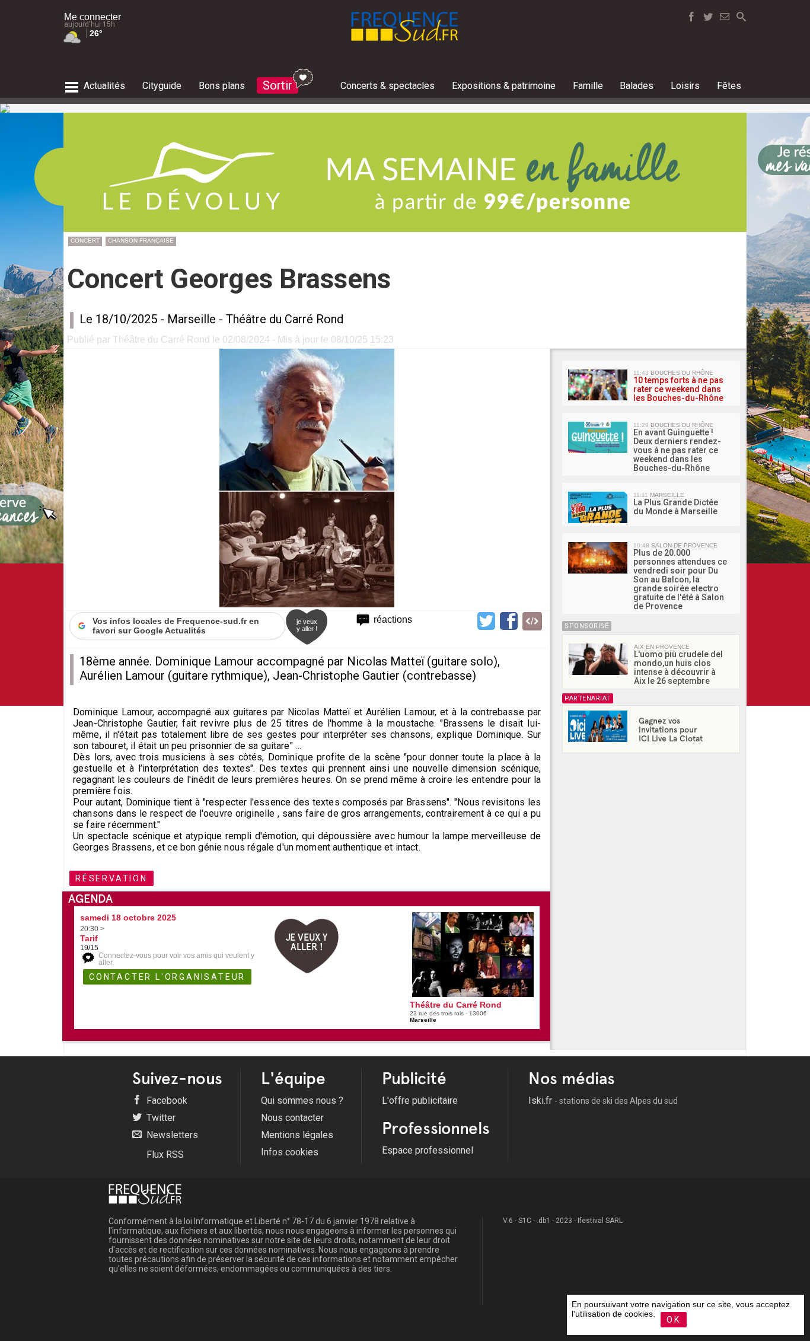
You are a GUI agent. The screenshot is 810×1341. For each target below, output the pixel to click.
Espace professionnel (427, 1150)
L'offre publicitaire (420, 1100)
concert (85, 240)
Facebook (165, 1100)
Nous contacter (292, 1117)
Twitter (160, 1117)
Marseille (191, 319)
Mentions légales (297, 1135)
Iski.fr (603, 1100)
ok (674, 1319)
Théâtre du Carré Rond (284, 319)
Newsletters (171, 1135)
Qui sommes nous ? (302, 1100)
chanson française (141, 240)
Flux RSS (164, 1154)
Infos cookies (289, 1152)
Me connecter (92, 17)
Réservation (111, 878)
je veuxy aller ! (306, 625)
